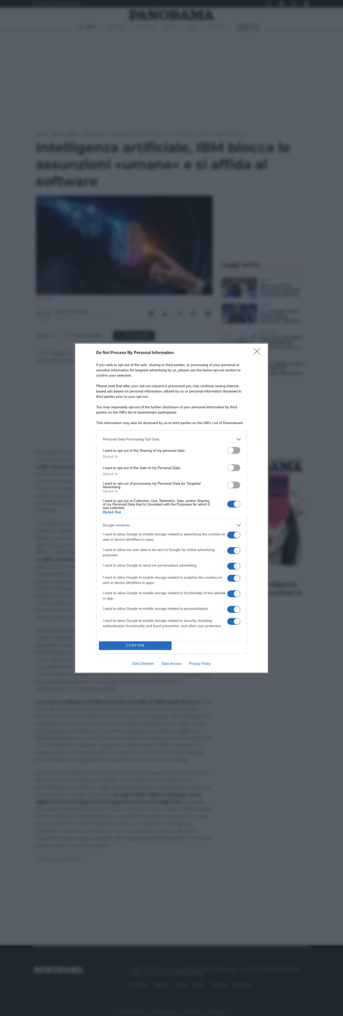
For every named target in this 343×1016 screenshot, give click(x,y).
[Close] (258, 353)
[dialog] (171, 508)
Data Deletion (143, 664)
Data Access (171, 664)
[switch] (233, 450)
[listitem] (171, 439)
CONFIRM (135, 645)
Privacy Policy (200, 664)
